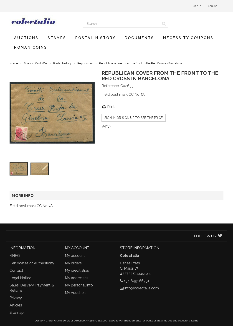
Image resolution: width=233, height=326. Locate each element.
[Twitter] (220, 236)
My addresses (76, 278)
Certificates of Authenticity (32, 263)
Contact (16, 270)
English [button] (213, 6)
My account (75, 255)
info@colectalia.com (141, 288)
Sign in (197, 6)
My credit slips (77, 270)
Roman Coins (30, 47)
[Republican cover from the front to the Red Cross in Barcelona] (20, 170)
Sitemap (17, 312)
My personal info (79, 285)
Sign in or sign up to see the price (133, 118)
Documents (139, 38)
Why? (106, 126)
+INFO (15, 255)
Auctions (26, 38)
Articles (16, 305)
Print (110, 107)
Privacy (16, 298)
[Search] (164, 24)
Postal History (95, 38)
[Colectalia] (43, 21)
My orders (73, 263)
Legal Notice (20, 278)
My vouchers (75, 293)
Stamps (57, 38)
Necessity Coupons (188, 38)
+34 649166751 (136, 281)
